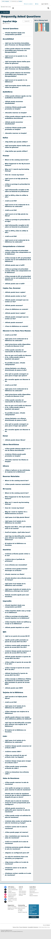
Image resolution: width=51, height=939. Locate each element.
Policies (31, 894)
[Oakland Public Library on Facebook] (5, 887)
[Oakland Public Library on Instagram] (5, 894)
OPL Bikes (20, 910)
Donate (20, 889)
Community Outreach (22, 906)
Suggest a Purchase (12, 899)
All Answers (7, 23)
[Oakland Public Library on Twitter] (5, 890)
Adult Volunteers (22, 891)
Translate (20, 1)
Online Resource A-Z (33, 892)
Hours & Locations (12, 894)
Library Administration (13, 889)
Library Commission (12, 906)
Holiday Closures (12, 892)
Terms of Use (16, 927)
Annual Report (32, 888)
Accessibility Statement (33, 927)
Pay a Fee (10, 901)
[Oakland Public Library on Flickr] (5, 892)
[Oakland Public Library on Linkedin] (5, 899)
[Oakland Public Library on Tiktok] (5, 902)
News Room (32, 891)
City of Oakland (46, 925)
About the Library (12, 888)
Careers (10, 891)
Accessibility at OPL (12, 898)
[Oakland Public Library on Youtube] (5, 897)
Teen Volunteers (22, 892)
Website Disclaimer (33, 895)
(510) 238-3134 (33, 913)
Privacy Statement (23, 927)
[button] (28, 4)
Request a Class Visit (22, 912)
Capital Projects (32, 889)
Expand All (28, 21)
